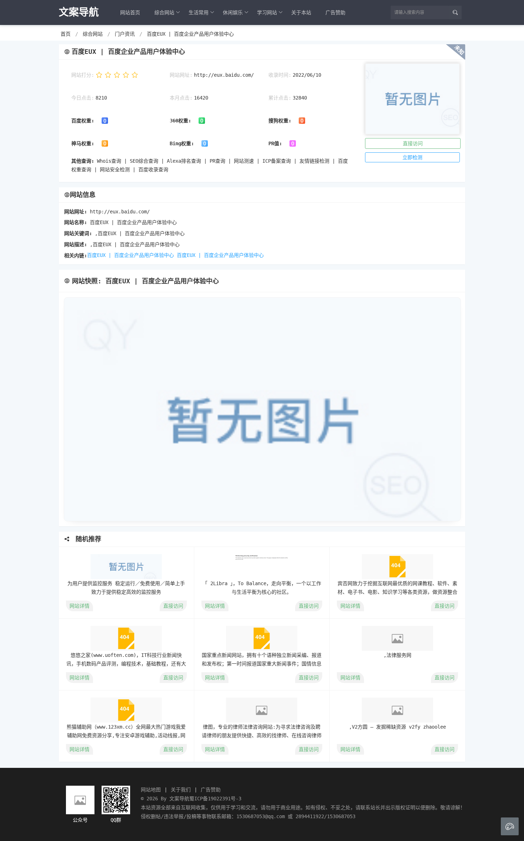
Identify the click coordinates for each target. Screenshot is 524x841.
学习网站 (267, 12)
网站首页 (130, 12)
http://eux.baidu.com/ (224, 75)
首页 (66, 34)
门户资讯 (125, 34)
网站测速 (244, 161)
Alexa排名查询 (184, 161)
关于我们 (181, 789)
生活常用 (199, 12)
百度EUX (186, 255)
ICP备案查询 (276, 161)
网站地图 (151, 789)
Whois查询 (109, 161)
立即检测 (412, 157)
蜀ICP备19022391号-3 (215, 798)
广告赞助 (335, 12)
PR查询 (217, 161)
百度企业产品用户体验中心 (234, 255)
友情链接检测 (314, 161)
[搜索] (455, 12)
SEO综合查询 (144, 161)
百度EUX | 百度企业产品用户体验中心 (190, 34)
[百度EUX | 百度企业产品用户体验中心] (262, 409)
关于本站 (301, 12)
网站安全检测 (115, 169)
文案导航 (179, 798)
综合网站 (164, 12)
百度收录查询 (153, 169)
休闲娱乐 (233, 12)
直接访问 (413, 143)
